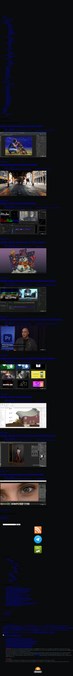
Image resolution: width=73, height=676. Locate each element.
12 (6, 613)
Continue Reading (4, 161)
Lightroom (46, 130)
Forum (4, 17)
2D (5, 130)
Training (65, 630)
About (4, 112)
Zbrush (7, 80)
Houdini (7, 68)
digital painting (35, 627)
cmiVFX (8, 88)
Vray (48, 632)
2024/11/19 (11, 245)
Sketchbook (11, 31)
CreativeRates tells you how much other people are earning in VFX (21, 642)
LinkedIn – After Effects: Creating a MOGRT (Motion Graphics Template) (27, 358)
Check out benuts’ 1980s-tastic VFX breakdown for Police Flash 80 (21, 643)
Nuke (10, 47)
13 (7, 613)
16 (12, 613)
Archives (5, 110)
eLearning (47, 627)
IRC (7, 115)
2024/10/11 (11, 322)
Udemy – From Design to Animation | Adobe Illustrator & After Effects (22, 602)
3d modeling (5, 625)
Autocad (10, 29)
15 (10, 613)
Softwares (13, 567)
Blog (4, 16)
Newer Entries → (4, 518)
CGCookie (8, 98)
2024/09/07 (11, 477)
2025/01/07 (11, 167)
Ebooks (13, 576)
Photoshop (11, 38)
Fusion (10, 52)
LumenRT (11, 53)
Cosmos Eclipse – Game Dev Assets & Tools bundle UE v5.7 (20, 604)
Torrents (5, 20)
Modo (10, 44)
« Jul (4, 619)
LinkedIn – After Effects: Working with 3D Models (18, 165)
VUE (10, 50)
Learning (21, 130)
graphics (37, 362)
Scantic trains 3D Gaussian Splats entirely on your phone (18, 639)
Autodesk (8, 23)
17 (3, 614)
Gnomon (8, 90)
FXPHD (8, 89)
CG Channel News (14, 635)
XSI (7, 78)
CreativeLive (9, 97)
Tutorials (5, 81)
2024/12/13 (11, 206)
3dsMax (10, 25)
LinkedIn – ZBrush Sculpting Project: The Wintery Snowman (22, 242)
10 (3, 613)
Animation (53, 625)
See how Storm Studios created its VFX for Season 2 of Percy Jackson (21, 641)
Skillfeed (8, 102)
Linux (15, 568)
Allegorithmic (12, 63)
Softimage (11, 27)
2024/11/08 (11, 283)
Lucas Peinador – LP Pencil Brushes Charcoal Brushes (18, 597)
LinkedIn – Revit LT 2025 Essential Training (16, 397)
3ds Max (12, 626)
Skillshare (8, 103)
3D (12, 564)
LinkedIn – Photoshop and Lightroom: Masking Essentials (21, 126)
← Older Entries (3, 517)
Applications (6, 22)
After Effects (44, 169)
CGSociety (8, 94)
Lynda (7, 85)
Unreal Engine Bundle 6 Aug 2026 (13, 587)
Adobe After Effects (22, 625)
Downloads (15, 130)
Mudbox (10, 30)
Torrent (10, 581)
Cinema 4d (8, 66)
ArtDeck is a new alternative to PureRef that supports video (19, 645)
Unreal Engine (9, 76)
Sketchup (8, 71)
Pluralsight (8, 83)
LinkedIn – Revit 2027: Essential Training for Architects (18, 588)
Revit (10, 35)
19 (6, 614)
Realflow (11, 57)
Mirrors (21, 629)
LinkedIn (52, 130)
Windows (16, 572)
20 (7, 614)
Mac (15, 569)
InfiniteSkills (8, 101)
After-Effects (11, 39)
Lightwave (8, 70)
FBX (50, 627)
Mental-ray (11, 62)
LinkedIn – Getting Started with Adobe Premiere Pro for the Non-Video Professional (31, 319)
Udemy (7, 93)
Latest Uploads (9, 21)
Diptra (6, 129)
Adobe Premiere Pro (43, 207)
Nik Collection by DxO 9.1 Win (13, 596)
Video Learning (40, 632)
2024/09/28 (11, 438)
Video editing (57, 207)
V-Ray (10, 59)
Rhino (7, 79)
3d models (38, 169)
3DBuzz (7, 99)
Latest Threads (9, 18)
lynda (13, 630)
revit (41, 401)
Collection (11, 573)
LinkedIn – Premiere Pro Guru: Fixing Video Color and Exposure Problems (28, 281)
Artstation (61, 625)
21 (9, 614)
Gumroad (8, 92)
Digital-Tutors (12, 84)
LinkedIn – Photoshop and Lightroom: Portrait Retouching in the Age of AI (27, 436)
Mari (10, 45)
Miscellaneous (12, 580)
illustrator (11, 41)
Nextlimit (8, 54)
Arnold (10, 61)
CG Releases (10, 130)
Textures (5, 107)
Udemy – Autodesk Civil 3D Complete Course (16, 592)
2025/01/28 (11, 129)
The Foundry (9, 43)
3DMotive (8, 96)
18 (5, 614)
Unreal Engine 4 (23, 632)
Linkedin (8, 87)
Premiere (11, 40)
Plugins (7, 58)
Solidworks (11, 34)
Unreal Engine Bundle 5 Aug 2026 (13, 601)
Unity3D (8, 75)
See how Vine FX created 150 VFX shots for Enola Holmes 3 (20, 638)
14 (9, 613)
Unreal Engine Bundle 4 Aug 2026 (13, 605)
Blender (7, 67)
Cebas (10, 65)
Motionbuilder (12, 32)
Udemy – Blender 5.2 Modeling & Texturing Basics (17, 591)
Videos (29, 130)
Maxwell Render (12, 56)
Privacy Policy (9, 114)
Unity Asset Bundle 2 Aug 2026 (13, 593)
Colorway (11, 48)
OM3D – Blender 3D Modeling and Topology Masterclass (19, 599)
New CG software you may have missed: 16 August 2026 (19, 647)
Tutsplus (7, 105)
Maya (10, 26)
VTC (7, 106)
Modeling (25, 630)
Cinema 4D (12, 628)
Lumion (7, 74)
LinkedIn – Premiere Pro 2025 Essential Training (18, 203)
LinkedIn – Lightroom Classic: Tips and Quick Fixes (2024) (21, 474)
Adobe (7, 36)
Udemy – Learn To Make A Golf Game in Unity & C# (18, 595)
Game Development (57, 628)
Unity (11, 632)
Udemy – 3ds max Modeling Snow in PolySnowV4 (17, 600)
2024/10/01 (11, 400)
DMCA (4, 111)
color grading (48, 285)
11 (5, 613)
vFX (27, 632)
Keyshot (7, 72)
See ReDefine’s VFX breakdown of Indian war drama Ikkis (19, 646)
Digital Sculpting (41, 627)
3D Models (5, 108)
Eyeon (7, 49)
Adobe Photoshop (40, 130)
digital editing (29, 627)
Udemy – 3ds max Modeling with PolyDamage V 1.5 (18, 590)
